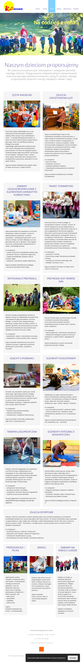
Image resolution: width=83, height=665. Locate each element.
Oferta (52, 9)
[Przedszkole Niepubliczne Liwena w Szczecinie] (13, 6)
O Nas (45, 9)
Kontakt (75, 9)
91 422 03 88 (44, 639)
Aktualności (67, 9)
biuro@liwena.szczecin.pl (44, 643)
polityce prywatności (58, 658)
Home (38, 9)
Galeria (58, 9)
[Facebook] (41, 649)
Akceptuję (73, 658)
